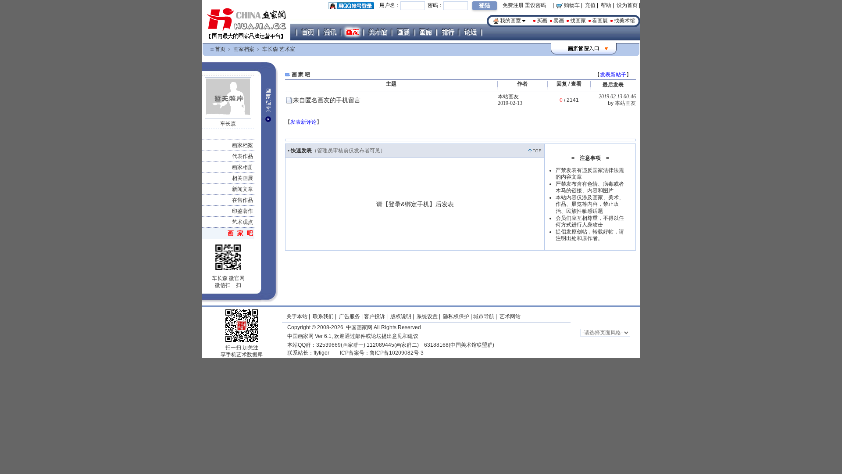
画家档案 (243, 49)
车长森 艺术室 (278, 49)
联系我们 (323, 316)
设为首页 (627, 5)
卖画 (558, 21)
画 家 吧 (240, 233)
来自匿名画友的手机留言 (327, 100)
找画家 (578, 21)
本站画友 (508, 96)
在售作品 (242, 200)
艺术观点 (242, 222)
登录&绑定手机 (409, 204)
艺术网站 (509, 316)
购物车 (571, 5)
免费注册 (513, 5)
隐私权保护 (456, 316)
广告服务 (349, 316)
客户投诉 (374, 316)
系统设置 (427, 316)
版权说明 (400, 316)
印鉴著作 (242, 211)
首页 (220, 49)
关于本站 (296, 316)
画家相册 (242, 167)
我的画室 (510, 21)
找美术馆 (624, 21)
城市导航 (483, 316)
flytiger (321, 353)
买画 (542, 21)
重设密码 (535, 5)
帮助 (606, 5)
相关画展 (242, 178)
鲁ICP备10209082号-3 (397, 353)
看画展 (600, 21)
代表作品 (242, 156)
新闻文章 (242, 189)
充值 (590, 5)
